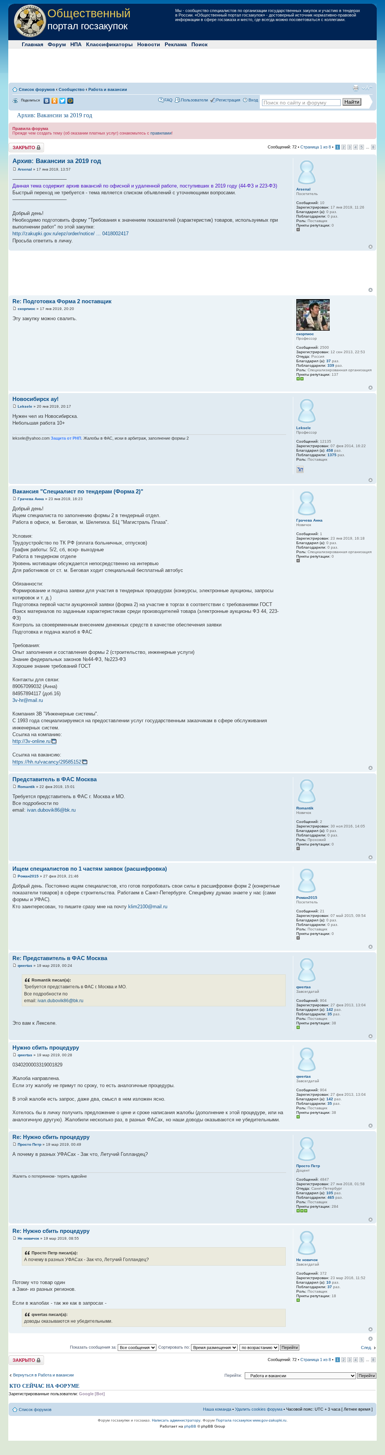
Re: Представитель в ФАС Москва (59, 958)
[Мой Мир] (70, 101)
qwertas (25, 965)
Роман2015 (28, 876)
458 (329, 450)
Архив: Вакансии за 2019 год (54, 115)
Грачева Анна (31, 499)
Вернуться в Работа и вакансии (43, 1375)
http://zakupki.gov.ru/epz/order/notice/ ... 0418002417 (70, 233)
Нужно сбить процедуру (45, 1047)
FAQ (168, 100)
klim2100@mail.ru (147, 906)
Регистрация (228, 100)
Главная (32, 44)
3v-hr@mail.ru (27, 700)
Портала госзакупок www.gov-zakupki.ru (251, 1420)
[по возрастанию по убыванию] (269, 1347)
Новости (148, 44)
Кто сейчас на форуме (44, 1386)
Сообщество (72, 89)
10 (328, 1282)
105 (329, 1193)
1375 (331, 455)
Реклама (176, 44)
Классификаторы (109, 44)
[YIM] (300, 469)
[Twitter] (63, 101)
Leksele (25, 406)
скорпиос (26, 309)
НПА (76, 44)
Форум (57, 44)
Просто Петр (29, 1144)
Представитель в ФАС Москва (54, 779)
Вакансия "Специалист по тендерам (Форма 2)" (77, 491)
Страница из (315, 147)
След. (366, 1347)
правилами (160, 133)
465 (330, 1197)
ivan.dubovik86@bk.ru (51, 810)
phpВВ (190, 1426)
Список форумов (37, 89)
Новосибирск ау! (35, 399)
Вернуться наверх (370, 247)
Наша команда (217, 1409)
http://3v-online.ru (31, 741)
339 (330, 365)
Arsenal (25, 169)
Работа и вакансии (107, 89)
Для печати (356, 88)
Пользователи (194, 100)
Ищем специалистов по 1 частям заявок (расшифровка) (89, 868)
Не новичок (28, 1238)
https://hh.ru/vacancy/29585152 (46, 762)
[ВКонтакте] (47, 101)
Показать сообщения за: (94, 1347)
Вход (253, 100)
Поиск (199, 44)
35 (329, 1014)
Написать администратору (176, 1420)
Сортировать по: (174, 1347)
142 (329, 1009)
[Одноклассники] (55, 101)
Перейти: (233, 1375)
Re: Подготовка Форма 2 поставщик (62, 301)
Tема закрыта (22, 145)
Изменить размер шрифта (367, 88)
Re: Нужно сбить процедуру (50, 1137)
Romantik (26, 787)
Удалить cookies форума (258, 1409)
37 (328, 361)
